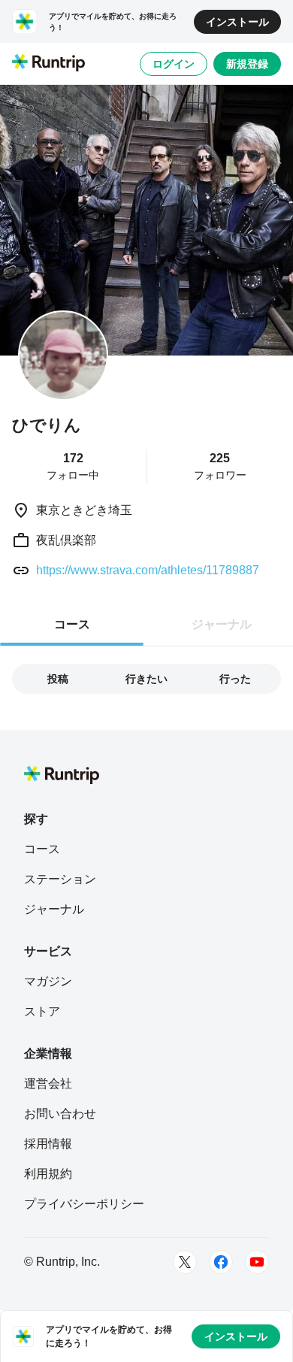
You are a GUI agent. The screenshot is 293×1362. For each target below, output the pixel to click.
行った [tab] (235, 679)
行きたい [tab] (146, 679)
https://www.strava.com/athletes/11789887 (147, 570)
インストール (237, 22)
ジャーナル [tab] (222, 624)
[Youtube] (257, 1262)
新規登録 (247, 64)
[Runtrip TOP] (48, 64)
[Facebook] (221, 1262)
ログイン (174, 64)
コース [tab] (72, 624)
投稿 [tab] (57, 679)
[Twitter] (185, 1262)
